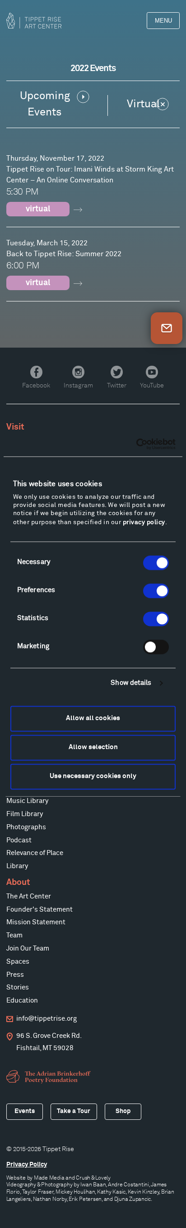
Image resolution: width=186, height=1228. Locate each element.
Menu (163, 20)
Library (17, 866)
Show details (131, 683)
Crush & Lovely (93, 1177)
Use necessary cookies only (93, 776)
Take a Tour (73, 1111)
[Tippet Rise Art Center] (33, 21)
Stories (17, 987)
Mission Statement (35, 922)
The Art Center (28, 896)
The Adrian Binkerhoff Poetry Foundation (49, 1077)
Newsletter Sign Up (166, 328)
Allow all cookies (93, 718)
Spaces (17, 961)
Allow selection (93, 747)
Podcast (19, 840)
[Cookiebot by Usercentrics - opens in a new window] (136, 444)
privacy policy (144, 522)
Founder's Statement (39, 909)
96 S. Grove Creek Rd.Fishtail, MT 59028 (49, 1042)
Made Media (49, 1177)
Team (14, 935)
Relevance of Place (34, 853)
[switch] (156, 590)
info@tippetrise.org (46, 1018)
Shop (123, 1111)
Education (22, 1000)
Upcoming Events (45, 104)
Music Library (27, 801)
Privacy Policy (26, 1164)
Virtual (143, 104)
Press (15, 974)
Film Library (24, 814)
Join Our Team (27, 948)
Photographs (26, 827)
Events (24, 1111)
